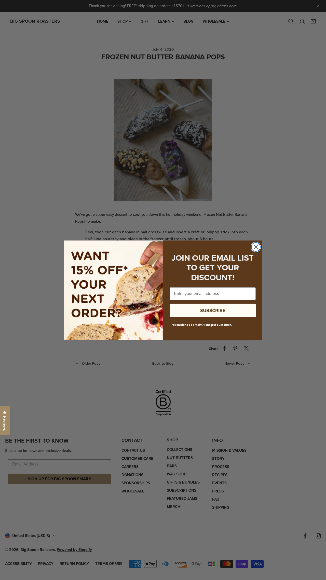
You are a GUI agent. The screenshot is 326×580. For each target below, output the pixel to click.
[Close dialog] (255, 247)
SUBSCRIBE (212, 310)
